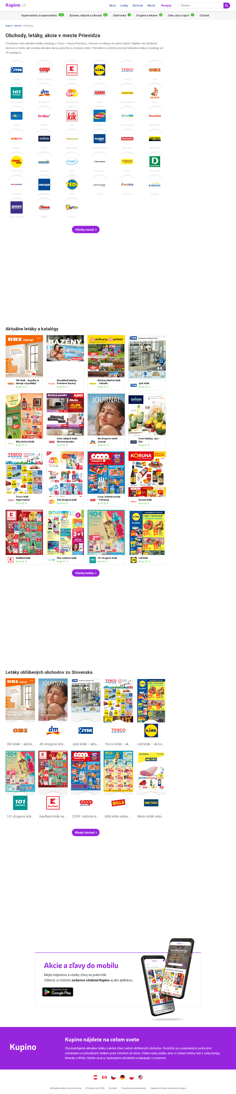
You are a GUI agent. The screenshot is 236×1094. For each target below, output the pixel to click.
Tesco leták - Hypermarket (24, 478)
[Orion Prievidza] (44, 139)
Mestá (151, 5)
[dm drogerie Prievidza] (44, 93)
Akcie (112, 5)
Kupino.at (95, 1078)
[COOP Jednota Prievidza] (44, 70)
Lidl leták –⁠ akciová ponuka (151, 713)
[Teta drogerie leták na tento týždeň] (52, 501)
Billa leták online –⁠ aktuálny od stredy (118, 785)
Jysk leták (147, 362)
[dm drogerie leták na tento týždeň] (93, 442)
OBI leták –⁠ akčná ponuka (20, 713)
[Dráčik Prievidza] (155, 93)
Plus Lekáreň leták (65, 537)
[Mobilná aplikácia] (57, 992)
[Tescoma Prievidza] (127, 139)
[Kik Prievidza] (72, 116)
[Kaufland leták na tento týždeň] (11, 560)
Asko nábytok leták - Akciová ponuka (65, 420)
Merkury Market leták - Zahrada (106, 362)
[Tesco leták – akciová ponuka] (11, 500)
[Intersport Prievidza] (16, 185)
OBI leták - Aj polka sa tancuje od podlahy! (24, 362)
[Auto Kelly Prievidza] (155, 139)
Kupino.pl (131, 1078)
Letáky (124, 5)
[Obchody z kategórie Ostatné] (204, 15)
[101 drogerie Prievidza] (16, 93)
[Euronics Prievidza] (44, 162)
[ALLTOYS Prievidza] (127, 185)
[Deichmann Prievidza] (155, 162)
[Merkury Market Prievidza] (127, 93)
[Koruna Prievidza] (16, 139)
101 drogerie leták (106, 537)
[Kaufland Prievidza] (72, 70)
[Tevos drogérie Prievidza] (16, 208)
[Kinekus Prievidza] (155, 185)
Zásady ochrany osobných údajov (168, 1088)
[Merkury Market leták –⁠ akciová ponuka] (93, 383)
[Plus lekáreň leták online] (52, 560)
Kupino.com (140, 1078)
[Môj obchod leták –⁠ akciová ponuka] (11, 443)
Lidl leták (147, 537)
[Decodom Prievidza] (99, 162)
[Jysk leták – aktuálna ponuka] (134, 385)
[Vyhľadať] (226, 5)
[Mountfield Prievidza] (155, 116)
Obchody (137, 5)
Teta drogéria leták (65, 478)
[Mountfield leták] (52, 383)
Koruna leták (147, 478)
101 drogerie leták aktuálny (20, 785)
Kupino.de (122, 1078)
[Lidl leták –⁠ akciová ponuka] (134, 560)
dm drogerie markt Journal (106, 420)
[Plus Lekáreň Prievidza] (127, 116)
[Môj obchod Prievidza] (72, 139)
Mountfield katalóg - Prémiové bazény (65, 362)
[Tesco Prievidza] (127, 70)
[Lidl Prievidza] (99, 70)
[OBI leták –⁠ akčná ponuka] (11, 383)
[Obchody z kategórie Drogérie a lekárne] (149, 15)
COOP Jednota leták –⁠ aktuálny (85, 785)
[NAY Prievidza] (72, 162)
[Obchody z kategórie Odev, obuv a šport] (181, 15)
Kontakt (113, 1088)
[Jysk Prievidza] (16, 70)
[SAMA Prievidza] (44, 208)
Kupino (9, 25)
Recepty (166, 5)
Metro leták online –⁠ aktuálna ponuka (151, 785)
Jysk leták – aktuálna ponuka (85, 713)
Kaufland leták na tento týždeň (53, 785)
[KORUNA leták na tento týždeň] (134, 501)
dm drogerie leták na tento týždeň (53, 713)
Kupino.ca (104, 1078)
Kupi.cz (113, 1078)
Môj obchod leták (24, 420)
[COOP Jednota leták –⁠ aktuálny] (93, 500)
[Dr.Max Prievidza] (44, 116)
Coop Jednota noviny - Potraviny (106, 478)
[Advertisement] (86, 280)
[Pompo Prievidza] (72, 208)
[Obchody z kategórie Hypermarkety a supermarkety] (42, 15)
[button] (86, 229)
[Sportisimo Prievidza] (44, 185)
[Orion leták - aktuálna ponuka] (134, 442)
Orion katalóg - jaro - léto (147, 420)
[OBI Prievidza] (155, 70)
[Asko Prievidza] (99, 93)
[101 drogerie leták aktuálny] (93, 560)
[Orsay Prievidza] (99, 185)
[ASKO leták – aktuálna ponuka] (52, 442)
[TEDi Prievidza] (72, 185)
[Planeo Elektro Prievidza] (99, 139)
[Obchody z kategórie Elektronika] (122, 15)
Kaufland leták (24, 537)
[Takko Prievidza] (127, 162)
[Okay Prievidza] (16, 116)
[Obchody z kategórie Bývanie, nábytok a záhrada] (89, 15)
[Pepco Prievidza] (99, 116)
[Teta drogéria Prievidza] (72, 93)
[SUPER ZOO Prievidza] (16, 162)
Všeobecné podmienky (133, 1088)
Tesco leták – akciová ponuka (118, 713)
